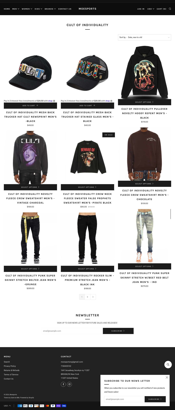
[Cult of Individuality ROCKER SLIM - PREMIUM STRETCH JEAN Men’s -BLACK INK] (87, 239)
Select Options (143, 102)
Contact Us (64, 9)
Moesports (87, 8)
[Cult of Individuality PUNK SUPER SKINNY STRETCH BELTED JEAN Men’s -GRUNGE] (30, 239)
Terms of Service (11, 374)
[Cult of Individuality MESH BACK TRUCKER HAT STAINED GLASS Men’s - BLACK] (87, 72)
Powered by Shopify (27, 398)
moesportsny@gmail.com (72, 362)
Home (7, 9)
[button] (168, 364)
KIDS (37, 9)
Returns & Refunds (11, 370)
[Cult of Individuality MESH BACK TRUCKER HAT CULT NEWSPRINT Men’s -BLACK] (30, 72)
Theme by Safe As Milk (11, 398)
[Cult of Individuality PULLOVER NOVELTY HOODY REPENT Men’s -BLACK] (144, 72)
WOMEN (26, 9)
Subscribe (116, 331)
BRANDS (49, 9)
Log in (141, 9)
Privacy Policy (10, 366)
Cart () (161, 9)
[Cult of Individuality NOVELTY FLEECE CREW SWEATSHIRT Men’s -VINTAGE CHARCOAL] (30, 157)
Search (7, 362)
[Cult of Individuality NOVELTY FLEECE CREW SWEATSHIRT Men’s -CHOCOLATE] (144, 154)
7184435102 (66, 366)
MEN (14, 9)
